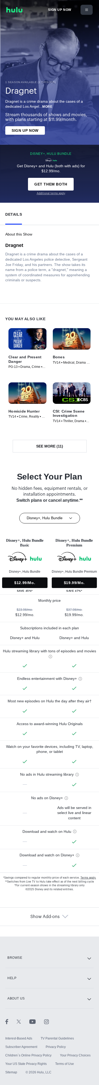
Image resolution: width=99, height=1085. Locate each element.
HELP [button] (11, 978)
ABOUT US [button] (16, 998)
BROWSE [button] (14, 958)
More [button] (47, 106)
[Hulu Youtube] (36, 1021)
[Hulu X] (23, 1021)
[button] (13, 213)
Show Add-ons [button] (45, 917)
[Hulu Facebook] (11, 1021)
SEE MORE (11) (49, 446)
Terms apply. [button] (88, 877)
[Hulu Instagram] (46, 1021)
